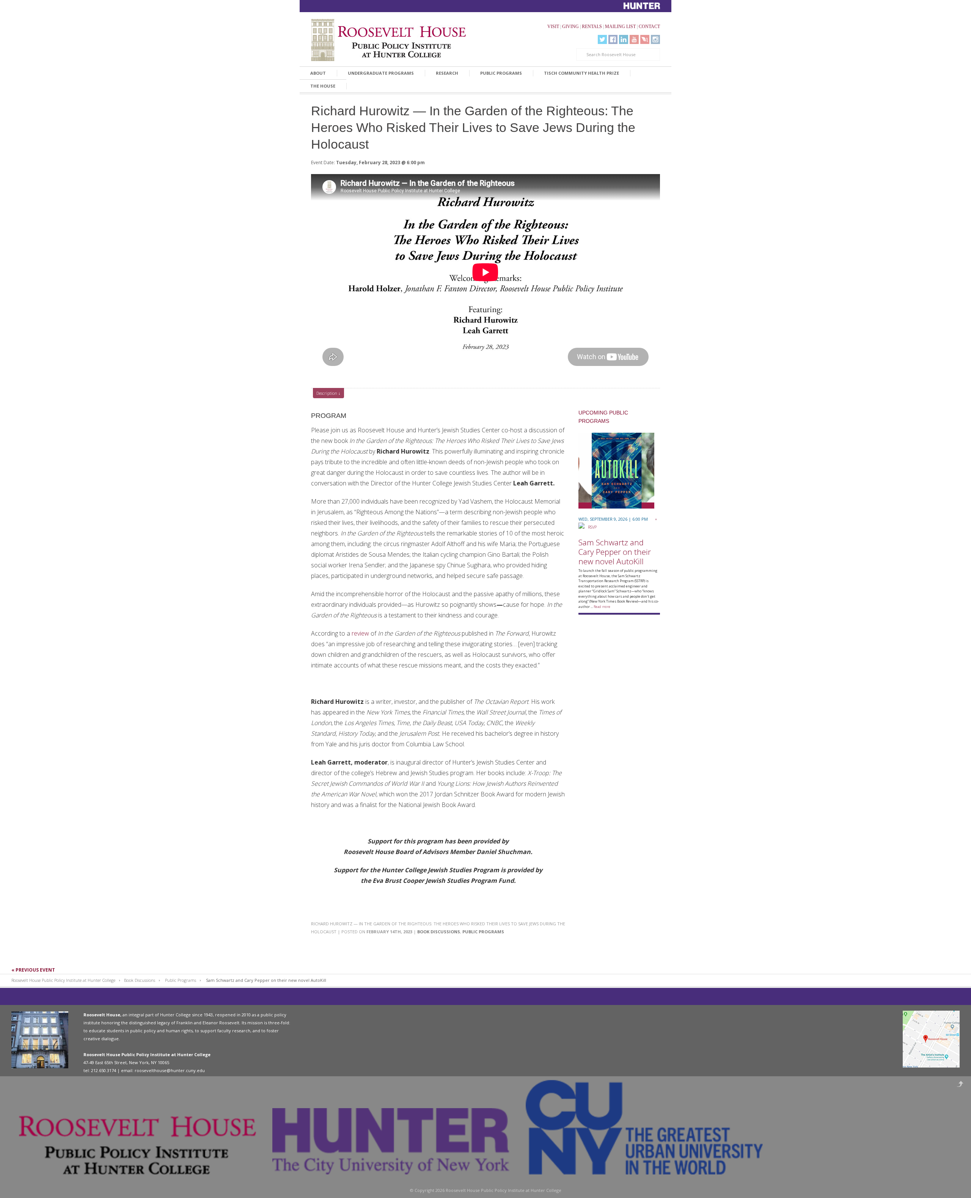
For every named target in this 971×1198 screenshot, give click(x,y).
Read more (602, 606)
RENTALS (592, 26)
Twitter (602, 39)
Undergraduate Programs (381, 73)
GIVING (570, 26)
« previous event (33, 970)
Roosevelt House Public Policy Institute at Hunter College (63, 980)
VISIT (553, 26)
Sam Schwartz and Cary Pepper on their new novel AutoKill (614, 552)
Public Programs (501, 73)
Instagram (655, 39)
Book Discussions (438, 931)
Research (447, 73)
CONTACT (649, 26)
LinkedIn (623, 39)
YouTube (634, 39)
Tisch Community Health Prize (581, 73)
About (318, 73)
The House (322, 86)
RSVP (590, 527)
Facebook (612, 39)
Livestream (644, 39)
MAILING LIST (620, 26)
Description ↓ (328, 393)
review (360, 633)
